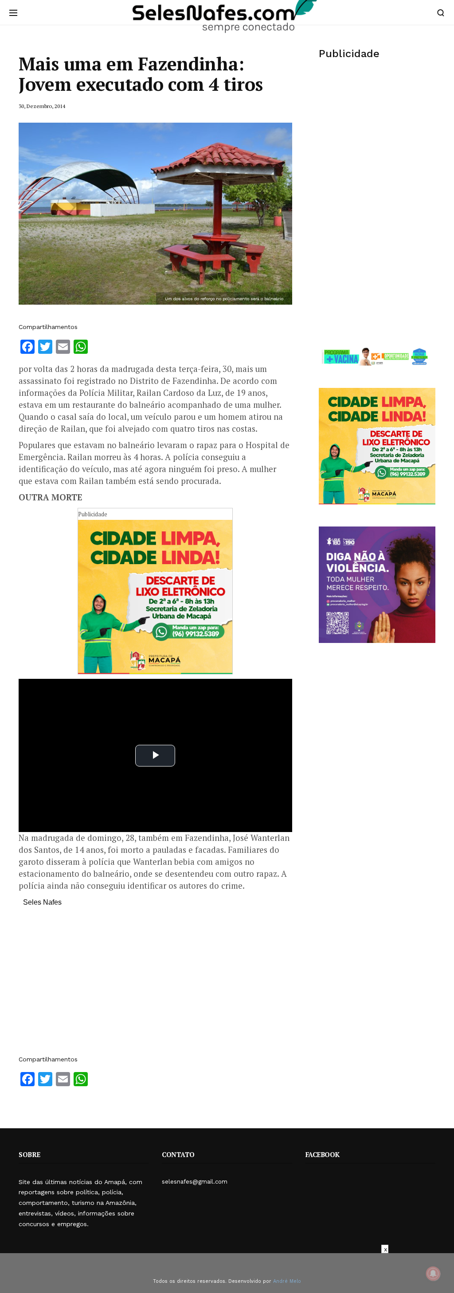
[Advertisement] (155, 985)
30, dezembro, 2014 (42, 106)
